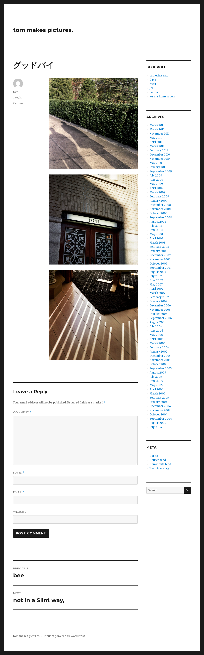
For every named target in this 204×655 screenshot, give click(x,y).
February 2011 (159, 150)
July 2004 (156, 427)
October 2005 (158, 364)
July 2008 (156, 226)
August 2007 (158, 272)
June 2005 (156, 381)
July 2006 (156, 326)
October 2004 (159, 414)
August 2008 (158, 221)
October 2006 (158, 314)
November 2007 (160, 259)
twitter (154, 92)
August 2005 (158, 372)
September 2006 (161, 318)
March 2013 (157, 125)
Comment (22, 412)
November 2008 (160, 209)
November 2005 (160, 360)
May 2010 (156, 163)
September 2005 (161, 368)
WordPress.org (159, 468)
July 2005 (156, 377)
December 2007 (160, 255)
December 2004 (160, 406)
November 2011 (159, 133)
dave (153, 79)
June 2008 (156, 230)
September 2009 (161, 171)
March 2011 (157, 146)
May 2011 (156, 138)
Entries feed (158, 460)
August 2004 (158, 423)
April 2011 (156, 142)
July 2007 (156, 276)
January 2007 (158, 301)
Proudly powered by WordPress (64, 636)
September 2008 (161, 217)
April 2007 (156, 288)
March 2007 (157, 293)
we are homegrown (162, 96)
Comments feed (160, 464)
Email (19, 492)
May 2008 (156, 234)
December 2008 (160, 205)
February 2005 (159, 397)
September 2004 (161, 418)
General (18, 103)
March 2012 (157, 129)
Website (19, 511)
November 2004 (160, 410)
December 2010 (160, 154)
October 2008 (158, 213)
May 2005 (156, 385)
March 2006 (157, 343)
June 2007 (156, 280)
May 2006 (156, 335)
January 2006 (158, 351)
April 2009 (156, 188)
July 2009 (156, 175)
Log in (154, 456)
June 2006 (156, 330)
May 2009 (156, 184)
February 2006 (159, 347)
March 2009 (157, 192)
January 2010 (158, 167)
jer (151, 88)
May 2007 (156, 284)
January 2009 (158, 200)
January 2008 (158, 251)
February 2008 (159, 247)
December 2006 (160, 305)
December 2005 (160, 356)
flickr (153, 84)
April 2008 (156, 238)
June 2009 (156, 179)
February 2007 (159, 297)
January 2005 (158, 402)
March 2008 (157, 242)
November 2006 (160, 309)
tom (16, 91)
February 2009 (159, 196)
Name (18, 472)
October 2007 (158, 263)
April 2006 (156, 339)
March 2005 (157, 393)
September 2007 (161, 268)
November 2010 (160, 159)
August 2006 (158, 322)
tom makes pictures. (43, 30)
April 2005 (156, 389)
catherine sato (159, 75)
